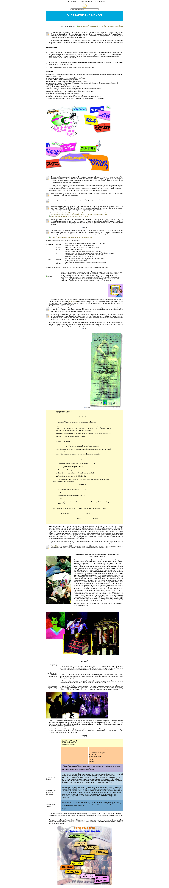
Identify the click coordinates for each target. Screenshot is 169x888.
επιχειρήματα (73, 301)
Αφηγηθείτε (54, 546)
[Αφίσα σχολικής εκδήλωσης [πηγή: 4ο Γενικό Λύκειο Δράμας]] (69, 216)
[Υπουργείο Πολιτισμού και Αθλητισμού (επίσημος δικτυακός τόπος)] (71, 237)
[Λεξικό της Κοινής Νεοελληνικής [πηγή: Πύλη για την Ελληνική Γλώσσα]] (100, 26)
